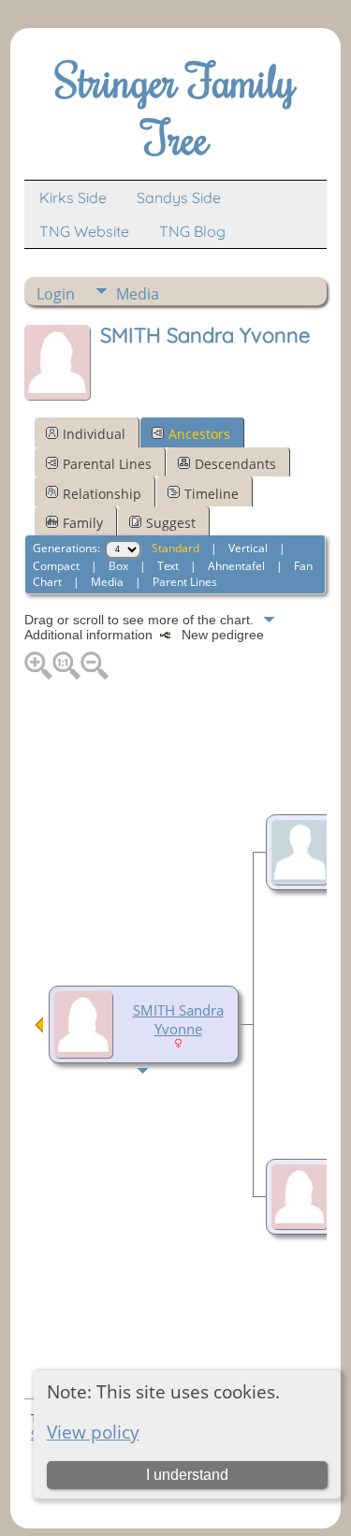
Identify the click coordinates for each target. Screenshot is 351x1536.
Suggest (171, 523)
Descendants (235, 464)
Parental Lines (107, 464)
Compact (56, 566)
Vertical (248, 548)
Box (118, 566)
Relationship (102, 494)
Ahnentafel (236, 566)
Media (137, 294)
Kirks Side (73, 197)
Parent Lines (185, 582)
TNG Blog (192, 231)
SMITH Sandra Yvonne (178, 1019)
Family (83, 523)
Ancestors (199, 434)
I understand (187, 1475)
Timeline (211, 494)
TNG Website (84, 231)
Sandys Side (179, 197)
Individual (94, 434)
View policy (93, 1431)
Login (56, 294)
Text (168, 566)
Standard (175, 548)
